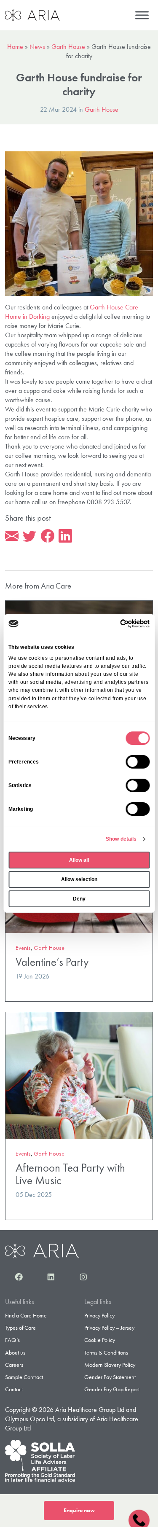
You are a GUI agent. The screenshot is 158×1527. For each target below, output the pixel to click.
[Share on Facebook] (47, 536)
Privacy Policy (99, 1315)
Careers (14, 1364)
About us (15, 1352)
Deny (79, 899)
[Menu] (142, 15)
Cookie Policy (99, 1340)
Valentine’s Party (52, 961)
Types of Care (20, 1327)
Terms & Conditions (106, 1352)
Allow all (79, 860)
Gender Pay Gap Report (111, 1389)
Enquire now (79, 1510)
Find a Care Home (26, 1315)
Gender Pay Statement (110, 1377)
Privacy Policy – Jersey (109, 1327)
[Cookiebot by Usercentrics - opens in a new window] (114, 623)
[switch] (138, 762)
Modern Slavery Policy (109, 1364)
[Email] (12, 536)
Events (23, 948)
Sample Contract (24, 1377)
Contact (14, 1389)
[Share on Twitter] (29, 536)
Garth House (68, 46)
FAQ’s (12, 1340)
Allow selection (79, 879)
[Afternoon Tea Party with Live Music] (79, 1074)
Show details (121, 839)
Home (15, 46)
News (37, 46)
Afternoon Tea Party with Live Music (70, 1174)
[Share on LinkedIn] (65, 536)
